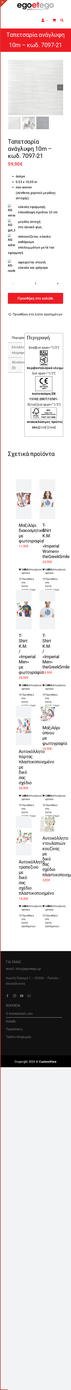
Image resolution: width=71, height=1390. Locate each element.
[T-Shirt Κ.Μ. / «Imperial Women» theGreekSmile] (47, 499)
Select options (22, 571)
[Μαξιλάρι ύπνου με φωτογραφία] (47, 713)
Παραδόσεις (14, 1029)
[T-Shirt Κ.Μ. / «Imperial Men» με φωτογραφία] (24, 609)
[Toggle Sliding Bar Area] (4, 3)
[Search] (62, 20)
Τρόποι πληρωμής (18, 1037)
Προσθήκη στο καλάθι (35, 298)
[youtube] (21, 995)
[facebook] (7, 995)
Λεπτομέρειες (28, 569)
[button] (35, 314)
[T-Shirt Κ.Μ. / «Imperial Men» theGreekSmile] (47, 609)
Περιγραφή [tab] (17, 338)
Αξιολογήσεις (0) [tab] (17, 365)
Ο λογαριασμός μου (19, 1013)
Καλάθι (11, 1021)
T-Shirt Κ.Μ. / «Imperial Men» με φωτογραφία (31, 654)
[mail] (29, 995)
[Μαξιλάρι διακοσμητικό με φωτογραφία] (24, 499)
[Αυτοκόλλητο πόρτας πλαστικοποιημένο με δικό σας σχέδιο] (24, 725)
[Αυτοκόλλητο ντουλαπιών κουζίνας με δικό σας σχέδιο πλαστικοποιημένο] (47, 824)
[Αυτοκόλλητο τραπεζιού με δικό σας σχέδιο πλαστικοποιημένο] (24, 835)
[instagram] (14, 995)
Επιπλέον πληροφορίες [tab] (17, 350)
